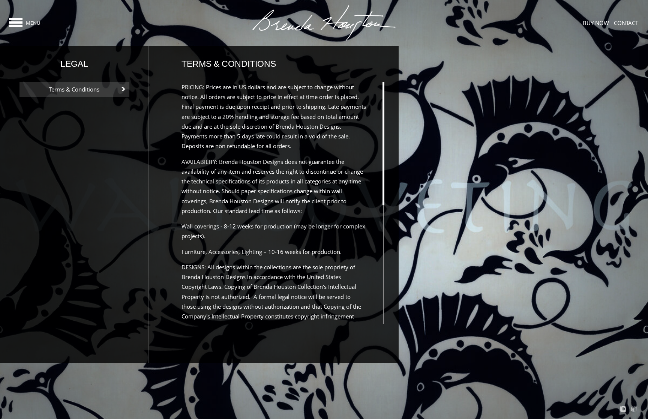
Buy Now (596, 23)
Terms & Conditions (74, 89)
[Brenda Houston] (324, 40)
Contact (626, 23)
